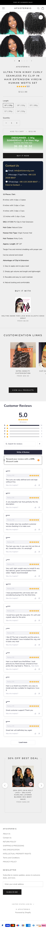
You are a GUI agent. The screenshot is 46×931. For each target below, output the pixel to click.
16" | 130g (8, 105)
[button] (23, 87)
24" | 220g (21, 111)
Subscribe (12, 892)
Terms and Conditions (11, 858)
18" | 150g (21, 105)
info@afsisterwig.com (24, 170)
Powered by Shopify (23, 912)
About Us (6, 834)
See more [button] (35, 666)
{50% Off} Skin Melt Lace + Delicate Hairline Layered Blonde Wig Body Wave (23, 795)
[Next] (31, 60)
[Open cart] (43, 8)
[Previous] (14, 60)
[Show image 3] (24, 60)
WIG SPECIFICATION (11, 850)
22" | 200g (8, 111)
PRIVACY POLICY (10, 862)
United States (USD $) (22, 904)
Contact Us (7, 838)
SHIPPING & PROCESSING (13, 846)
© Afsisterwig (23, 909)
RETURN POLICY (9, 842)
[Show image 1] (19, 60)
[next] (41, 785)
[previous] (5, 785)
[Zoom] (41, 17)
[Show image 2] (21, 60)
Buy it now (23, 156)
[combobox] (39, 443)
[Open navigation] (3, 8)
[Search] (38, 8)
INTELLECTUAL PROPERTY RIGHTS (17, 854)
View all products (23, 390)
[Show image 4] (26, 60)
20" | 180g (34, 105)
